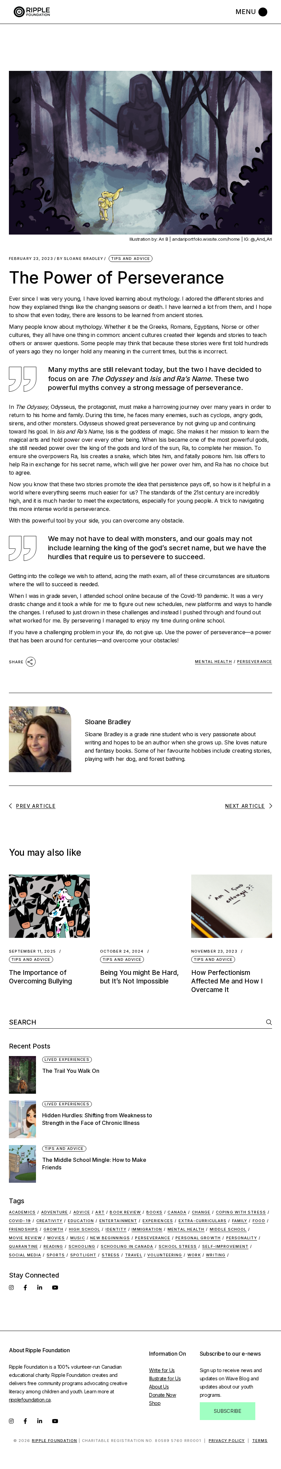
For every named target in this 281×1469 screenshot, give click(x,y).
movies (56, 1237)
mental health (213, 661)
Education (81, 1220)
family (239, 1220)
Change (201, 1212)
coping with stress (241, 1212)
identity (116, 1229)
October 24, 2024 (122, 951)
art (99, 1212)
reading (53, 1246)
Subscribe (227, 1411)
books (154, 1212)
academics (22, 1212)
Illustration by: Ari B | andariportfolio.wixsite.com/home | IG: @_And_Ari (201, 239)
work (193, 1255)
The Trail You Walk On (70, 1070)
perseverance (254, 661)
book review (125, 1212)
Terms (260, 1440)
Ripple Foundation (54, 1440)
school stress (178, 1246)
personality (241, 1237)
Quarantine (23, 1246)
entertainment (118, 1220)
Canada (177, 1212)
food (259, 1220)
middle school (228, 1229)
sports (56, 1255)
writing (215, 1255)
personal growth (198, 1237)
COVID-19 (20, 1220)
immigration (147, 1229)
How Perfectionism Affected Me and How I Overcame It (227, 981)
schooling (82, 1246)
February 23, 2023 (31, 259)
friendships (23, 1229)
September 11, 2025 (32, 951)
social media (25, 1255)
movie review (25, 1237)
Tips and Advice (130, 258)
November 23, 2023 (214, 951)
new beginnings (110, 1237)
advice (81, 1212)
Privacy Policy (227, 1440)
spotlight (83, 1255)
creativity (49, 1220)
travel (133, 1255)
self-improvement (225, 1246)
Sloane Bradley (80, 259)
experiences (158, 1220)
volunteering (164, 1255)
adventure (54, 1212)
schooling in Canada (127, 1246)
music (77, 1237)
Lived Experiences (67, 1059)
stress (111, 1255)
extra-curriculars (203, 1220)
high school (84, 1229)
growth (54, 1229)
